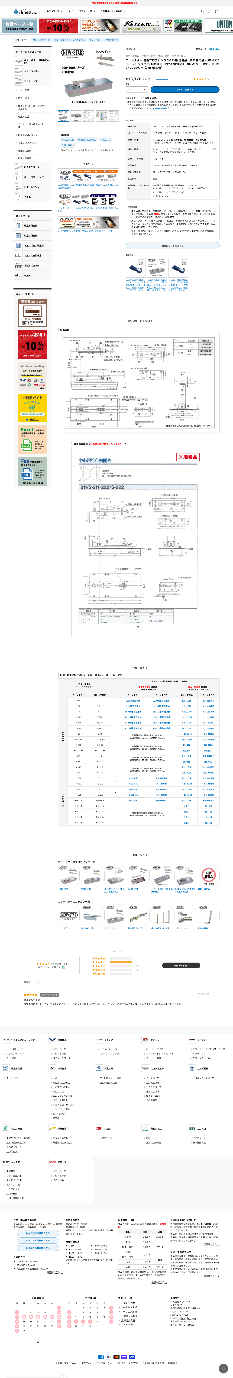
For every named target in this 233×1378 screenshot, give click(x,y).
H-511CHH (187, 778)
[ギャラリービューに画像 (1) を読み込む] (63, 116)
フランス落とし (60, 1100)
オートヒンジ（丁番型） (111, 1077)
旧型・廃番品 (24, 158)
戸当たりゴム (12, 1151)
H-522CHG (187, 733)
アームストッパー (15, 1058)
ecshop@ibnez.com (187, 1318)
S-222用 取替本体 (161, 706)
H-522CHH (187, 783)
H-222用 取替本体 (133, 717)
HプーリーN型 (13, 1184)
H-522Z (186, 744)
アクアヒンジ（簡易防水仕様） (31, 125)
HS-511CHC (161, 800)
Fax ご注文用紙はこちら (38, 1240)
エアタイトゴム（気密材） (19, 1137)
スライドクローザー (62, 1058)
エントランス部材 (61, 1109)
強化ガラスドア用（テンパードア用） (32, 107)
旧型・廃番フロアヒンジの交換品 (70, 40)
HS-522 (208, 811)
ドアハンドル (106, 1137)
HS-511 (208, 805)
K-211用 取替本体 (133, 722)
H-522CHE (187, 706)
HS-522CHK (208, 728)
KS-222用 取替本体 (161, 728)
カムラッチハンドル (62, 1095)
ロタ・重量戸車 (14, 1175)
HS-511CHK (208, 722)
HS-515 (208, 817)
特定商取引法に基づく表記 (154, 1363)
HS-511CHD (161, 778)
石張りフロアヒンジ (28, 142)
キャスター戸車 (14, 1180)
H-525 (187, 822)
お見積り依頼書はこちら (38, 1247)
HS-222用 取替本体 (161, 717)
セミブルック (12, 1189)
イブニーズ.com (70, 1363)
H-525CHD (133, 794)
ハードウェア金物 (154, 1049)
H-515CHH (187, 789)
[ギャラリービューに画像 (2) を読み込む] (76, 116)
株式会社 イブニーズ (180, 1301)
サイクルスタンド (108, 1049)
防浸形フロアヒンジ (28, 134)
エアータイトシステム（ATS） (161, 1053)
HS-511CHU (208, 711)
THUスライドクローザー (204, 1077)
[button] (54, 11)
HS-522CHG (208, 733)
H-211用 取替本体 (133, 711)
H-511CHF (186, 756)
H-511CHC (133, 800)
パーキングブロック (109, 1053)
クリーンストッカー (202, 1058)
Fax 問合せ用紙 (129, 1307)
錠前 (148, 1137)
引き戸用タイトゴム (16, 1142)
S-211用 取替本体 (162, 700)
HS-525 (208, 822)
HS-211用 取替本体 (161, 711)
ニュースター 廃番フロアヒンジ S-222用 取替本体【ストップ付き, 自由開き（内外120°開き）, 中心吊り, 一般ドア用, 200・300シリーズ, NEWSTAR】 (136, 285)
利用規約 (122, 1363)
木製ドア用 (23, 97)
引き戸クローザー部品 (64, 1104)
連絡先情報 (173, 1363)
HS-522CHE (208, 706)
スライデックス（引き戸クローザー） (211, 1049)
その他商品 (151, 1100)
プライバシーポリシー (105, 1363)
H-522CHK (187, 728)
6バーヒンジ (59, 1113)
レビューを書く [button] (181, 965)
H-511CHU (187, 711)
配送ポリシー (134, 1363)
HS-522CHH (208, 783)
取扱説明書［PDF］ (87, 139)
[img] (41, 994)
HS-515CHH (208, 789)
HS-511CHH (208, 778)
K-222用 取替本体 (133, 728)
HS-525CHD (161, 794)
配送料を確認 (162, 79)
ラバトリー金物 (153, 1058)
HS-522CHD (161, 783)
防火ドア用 (23, 116)
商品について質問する (172, 245)
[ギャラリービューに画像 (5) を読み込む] (113, 116)
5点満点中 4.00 (59, 963)
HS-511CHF (208, 756)
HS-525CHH (208, 794)
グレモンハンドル (15, 1053)
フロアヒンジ (112, 40)
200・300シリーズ (41, 40)
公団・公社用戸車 (15, 1197)
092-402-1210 (160, 108)
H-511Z (186, 761)
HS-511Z (208, 761)
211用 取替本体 (133, 700)
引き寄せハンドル (61, 1086)
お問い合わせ (128, 1302)
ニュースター (95, 40)
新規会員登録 (128, 1320)
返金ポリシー (87, 1363)
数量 (128, 84)
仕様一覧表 (67, 145)
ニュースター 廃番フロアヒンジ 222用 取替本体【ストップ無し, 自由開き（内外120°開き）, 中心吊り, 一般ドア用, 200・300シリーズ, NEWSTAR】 (178, 285)
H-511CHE (186, 700)
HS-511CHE (208, 700)
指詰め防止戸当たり (62, 1142)
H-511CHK (187, 722)
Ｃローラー (11, 1193)
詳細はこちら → (55, 1272)
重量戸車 (10, 1171)
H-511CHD (133, 778)
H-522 (187, 811)
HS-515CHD (161, 789)
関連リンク (106, 139)
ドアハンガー (199, 1053)
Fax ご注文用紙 (129, 1311)
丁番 (55, 1077)
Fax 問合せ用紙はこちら (38, 1232)
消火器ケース (199, 1142)
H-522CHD (133, 783)
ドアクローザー (60, 1049)
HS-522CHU (208, 717)
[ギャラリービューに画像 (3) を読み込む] (88, 116)
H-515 (187, 817)
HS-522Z (208, 744)
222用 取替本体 (133, 706)
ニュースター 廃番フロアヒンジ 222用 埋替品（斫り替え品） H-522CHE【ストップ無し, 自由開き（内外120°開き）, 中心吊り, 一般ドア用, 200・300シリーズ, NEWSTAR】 (157, 285)
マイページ (127, 1324)
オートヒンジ (152, 1091)
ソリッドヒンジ (14, 1049)
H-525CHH (187, 794)
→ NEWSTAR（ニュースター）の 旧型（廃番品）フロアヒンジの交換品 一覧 (88, 186)
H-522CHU (187, 717)
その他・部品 (24, 150)
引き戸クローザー (108, 1082)
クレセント (58, 1091)
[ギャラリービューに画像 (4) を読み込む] (101, 116)
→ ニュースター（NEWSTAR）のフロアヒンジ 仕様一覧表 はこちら (88, 209)
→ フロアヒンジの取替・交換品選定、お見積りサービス (85, 230)
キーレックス (12, 1077)
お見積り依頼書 (129, 1315)
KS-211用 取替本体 (161, 722)
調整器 (56, 1118)
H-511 (187, 805)
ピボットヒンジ (153, 1095)
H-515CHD (133, 789)
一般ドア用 (23, 90)
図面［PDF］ (68, 139)
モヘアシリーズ (14, 1146)
